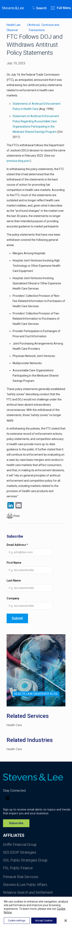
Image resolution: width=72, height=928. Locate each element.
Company (13, 598)
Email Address (17, 544)
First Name (14, 562)
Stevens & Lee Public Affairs (25, 884)
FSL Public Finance (18, 868)
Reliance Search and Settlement (28, 892)
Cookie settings (16, 920)
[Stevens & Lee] (13, 8)
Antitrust (34, 24)
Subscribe (16, 823)
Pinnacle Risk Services (20, 877)
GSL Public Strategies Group (25, 860)
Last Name (14, 580)
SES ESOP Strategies (19, 852)
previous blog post (18, 160)
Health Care (14, 725)
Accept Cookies (44, 920)
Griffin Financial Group (20, 844)
